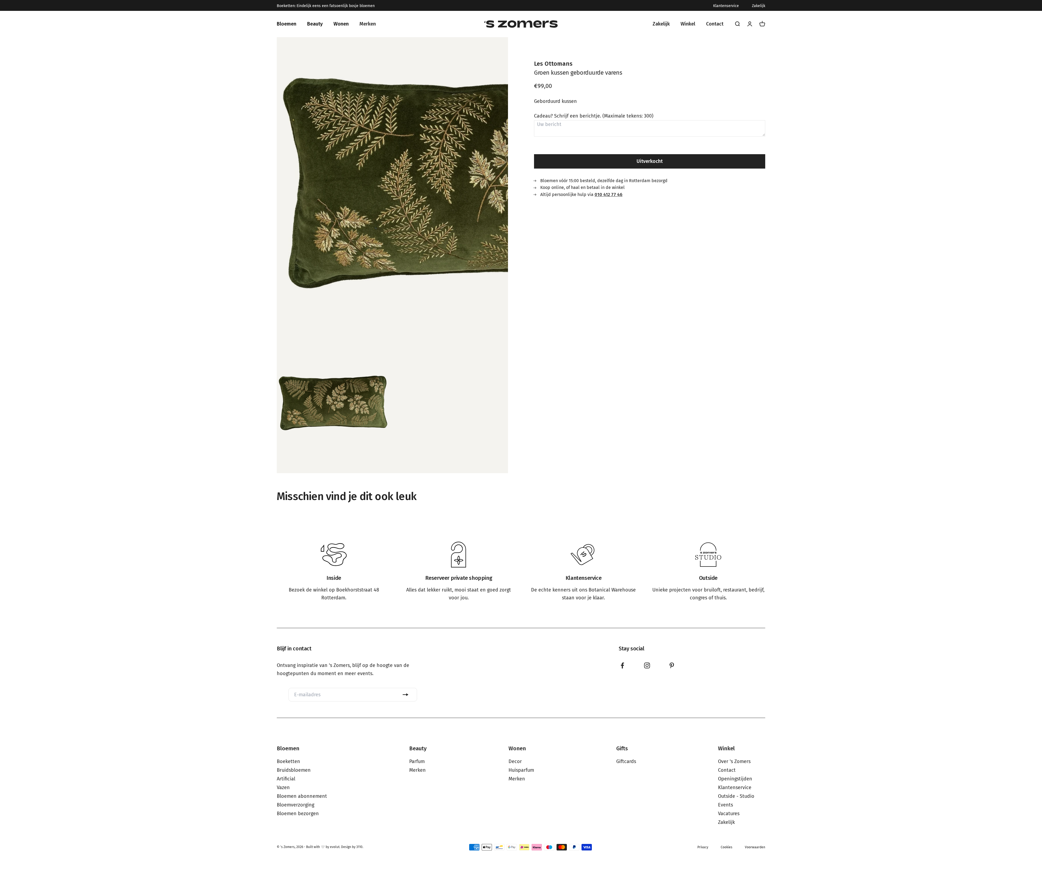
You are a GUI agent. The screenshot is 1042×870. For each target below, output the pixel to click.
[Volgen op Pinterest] (671, 665)
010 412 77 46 (608, 194)
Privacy (702, 847)
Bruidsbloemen (294, 770)
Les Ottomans (553, 63)
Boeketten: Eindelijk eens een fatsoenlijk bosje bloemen (326, 6)
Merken (417, 770)
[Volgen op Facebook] (622, 665)
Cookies (726, 847)
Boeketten (288, 761)
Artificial (286, 779)
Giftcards (626, 761)
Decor (515, 761)
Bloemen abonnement (302, 796)
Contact (727, 770)
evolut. (335, 847)
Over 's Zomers (734, 761)
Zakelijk (758, 6)
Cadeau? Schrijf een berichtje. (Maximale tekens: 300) (593, 116)
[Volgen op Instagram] (647, 665)
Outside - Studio (736, 796)
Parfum (417, 761)
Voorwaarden (755, 847)
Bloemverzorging (295, 805)
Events (725, 805)
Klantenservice (726, 6)
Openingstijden (735, 779)
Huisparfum (521, 770)
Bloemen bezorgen (298, 813)
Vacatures (728, 813)
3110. (359, 847)
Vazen (283, 787)
